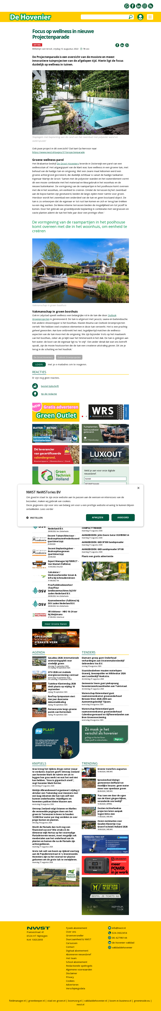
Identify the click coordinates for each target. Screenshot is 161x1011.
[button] (34, 517)
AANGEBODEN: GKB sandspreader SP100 (103, 549)
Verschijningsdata (75, 988)
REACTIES (39, 372)
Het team (71, 958)
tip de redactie (49, 393)
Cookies (70, 980)
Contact (70, 946)
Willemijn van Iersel (42, 48)
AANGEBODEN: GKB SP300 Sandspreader (103, 542)
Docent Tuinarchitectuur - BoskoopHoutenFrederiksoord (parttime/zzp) (63, 538)
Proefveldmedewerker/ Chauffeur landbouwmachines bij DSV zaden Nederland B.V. (62, 589)
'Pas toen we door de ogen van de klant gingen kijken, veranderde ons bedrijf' (111, 798)
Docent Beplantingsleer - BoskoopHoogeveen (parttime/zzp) (61, 551)
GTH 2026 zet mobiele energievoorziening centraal (63, 673)
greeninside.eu (142, 1000)
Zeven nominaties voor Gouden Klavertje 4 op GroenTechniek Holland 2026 (112, 823)
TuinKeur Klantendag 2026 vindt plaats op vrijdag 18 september (62, 686)
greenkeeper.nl (36, 1000)
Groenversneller (75, 935)
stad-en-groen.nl (56, 1000)
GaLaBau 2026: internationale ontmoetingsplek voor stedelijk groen (63, 660)
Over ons (71, 931)
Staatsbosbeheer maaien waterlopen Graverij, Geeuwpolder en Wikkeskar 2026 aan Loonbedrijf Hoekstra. (104, 673)
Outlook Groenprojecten (69, 357)
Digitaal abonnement (77, 950)
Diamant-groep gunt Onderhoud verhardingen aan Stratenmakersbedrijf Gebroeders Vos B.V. (103, 660)
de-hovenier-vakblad (123, 942)
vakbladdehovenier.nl (95, 1000)
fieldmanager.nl (17, 1000)
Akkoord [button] (123, 517)
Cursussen (71, 943)
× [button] (138, 488)
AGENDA (38, 652)
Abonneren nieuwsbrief (78, 954)
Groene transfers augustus (112, 768)
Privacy (70, 977)
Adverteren (72, 984)
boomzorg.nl (75, 1000)
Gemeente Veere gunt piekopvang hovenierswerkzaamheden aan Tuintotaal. (104, 685)
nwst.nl (80, 1004)
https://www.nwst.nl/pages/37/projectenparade (58, 152)
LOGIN (39, 364)
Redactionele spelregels (79, 965)
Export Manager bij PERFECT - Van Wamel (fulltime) (63, 562)
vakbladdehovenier (122, 947)
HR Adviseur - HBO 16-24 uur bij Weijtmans (62, 613)
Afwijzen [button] (97, 517)
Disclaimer (71, 973)
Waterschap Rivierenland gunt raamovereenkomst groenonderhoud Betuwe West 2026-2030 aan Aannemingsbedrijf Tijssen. (102, 697)
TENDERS (88, 652)
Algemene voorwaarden (79, 969)
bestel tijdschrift (50, 386)
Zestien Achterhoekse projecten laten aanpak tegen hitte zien (109, 811)
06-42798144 (119, 937)
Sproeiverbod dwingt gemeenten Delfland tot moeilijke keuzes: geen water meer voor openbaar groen (113, 784)
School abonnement (76, 961)
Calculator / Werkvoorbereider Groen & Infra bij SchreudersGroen (62, 575)
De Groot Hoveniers (68, 163)
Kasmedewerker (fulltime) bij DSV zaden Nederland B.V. (63, 602)
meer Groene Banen (56, 623)
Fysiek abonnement (76, 927)
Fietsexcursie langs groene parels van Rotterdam (62, 710)
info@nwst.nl (119, 927)
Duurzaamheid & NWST (78, 939)
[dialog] (80, 505)
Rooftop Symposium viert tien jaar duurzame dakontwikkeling (61, 699)
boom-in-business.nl (120, 1000)
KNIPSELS (39, 763)
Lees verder (46, 509)
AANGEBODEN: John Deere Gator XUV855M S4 (105, 535)
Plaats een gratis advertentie (97, 556)
